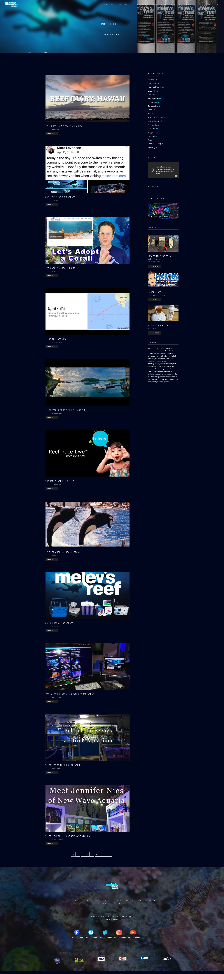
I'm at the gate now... (57, 339)
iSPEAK (154, 4)
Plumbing (152, 147)
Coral (151, 95)
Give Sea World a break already (63, 552)
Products (153, 128)
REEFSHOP (104, 4)
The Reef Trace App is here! (60, 481)
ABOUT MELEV (190, 4)
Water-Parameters (156, 117)
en (217, 4)
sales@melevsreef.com (112, 903)
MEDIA (163, 4)
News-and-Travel (156, 87)
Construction (154, 106)
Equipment (153, 83)
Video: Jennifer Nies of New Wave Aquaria (68, 836)
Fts (150, 113)
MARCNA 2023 (154, 292)
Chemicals (153, 102)
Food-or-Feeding (155, 144)
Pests (151, 140)
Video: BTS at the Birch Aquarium (63, 765)
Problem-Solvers (155, 125)
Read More (52, 133)
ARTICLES (128, 4)
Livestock (153, 91)
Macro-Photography (157, 121)
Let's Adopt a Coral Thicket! (61, 268)
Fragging (153, 132)
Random (152, 79)
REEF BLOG (175, 4)
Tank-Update (154, 98)
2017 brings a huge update (59, 623)
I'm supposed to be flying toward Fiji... (67, 410)
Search (209, 4)
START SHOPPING (111, 34)
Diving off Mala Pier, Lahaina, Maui (64, 126)
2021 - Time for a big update (60, 197)
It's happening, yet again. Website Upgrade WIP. (71, 694)
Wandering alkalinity (159, 325)
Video (151, 110)
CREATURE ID (141, 4)
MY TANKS (115, 4)
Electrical (152, 136)
